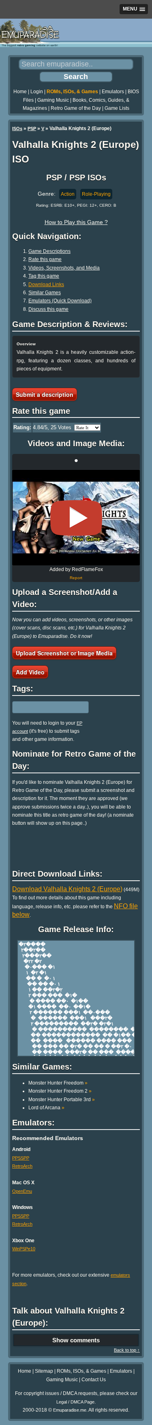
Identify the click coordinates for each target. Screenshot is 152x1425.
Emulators (113, 91)
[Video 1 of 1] (76, 518)
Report (76, 578)
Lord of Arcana (46, 1107)
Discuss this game (48, 309)
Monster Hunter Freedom (58, 1083)
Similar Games (44, 292)
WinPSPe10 (23, 1248)
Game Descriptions (49, 251)
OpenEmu (22, 1191)
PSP (32, 128)
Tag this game (43, 276)
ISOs (17, 128)
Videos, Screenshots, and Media (64, 268)
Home (20, 91)
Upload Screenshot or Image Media (64, 653)
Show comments (76, 1340)
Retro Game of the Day (76, 108)
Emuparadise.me (69, 1410)
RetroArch (22, 1166)
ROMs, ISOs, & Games (72, 91)
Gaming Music (53, 100)
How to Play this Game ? (76, 222)
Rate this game (45, 259)
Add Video (30, 672)
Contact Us (93, 1379)
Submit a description (44, 394)
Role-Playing (96, 194)
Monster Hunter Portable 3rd (61, 1099)
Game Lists (117, 108)
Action (68, 194)
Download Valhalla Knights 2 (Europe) (67, 889)
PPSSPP (20, 1157)
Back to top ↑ (127, 1350)
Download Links (46, 284)
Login (36, 91)
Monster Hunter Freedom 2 (60, 1091)
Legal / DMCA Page (75, 1401)
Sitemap (44, 1371)
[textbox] (47, 707)
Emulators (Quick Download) (60, 301)
